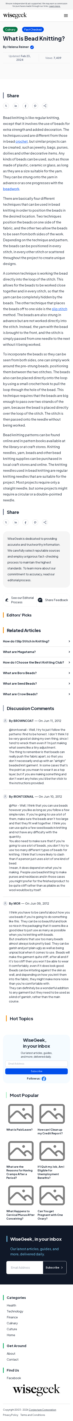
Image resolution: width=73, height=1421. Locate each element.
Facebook (14, 1378)
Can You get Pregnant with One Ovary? (50, 1214)
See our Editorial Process (22, 600)
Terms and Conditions (32, 1415)
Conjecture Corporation (42, 1409)
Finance (12, 1317)
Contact (13, 1359)
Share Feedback (56, 600)
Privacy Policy (10, 1415)
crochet (22, 141)
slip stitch (59, 309)
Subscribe (36, 1071)
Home (11, 1335)
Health (11, 1305)
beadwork (11, 189)
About (11, 1353)
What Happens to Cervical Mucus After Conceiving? (20, 1214)
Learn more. (54, 6)
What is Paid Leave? (19, 1129)
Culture (12, 1329)
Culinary (12, 1323)
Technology (15, 1311)
